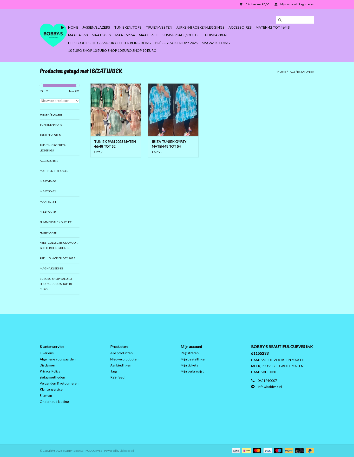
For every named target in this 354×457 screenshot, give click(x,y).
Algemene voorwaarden (58, 359)
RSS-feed (117, 377)
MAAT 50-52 (101, 35)
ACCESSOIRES (240, 27)
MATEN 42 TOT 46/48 (273, 27)
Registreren (190, 353)
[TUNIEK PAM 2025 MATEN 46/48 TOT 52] (115, 109)
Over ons (47, 353)
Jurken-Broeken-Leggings (200, 27)
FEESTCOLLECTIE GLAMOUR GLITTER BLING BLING (109, 43)
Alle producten (121, 353)
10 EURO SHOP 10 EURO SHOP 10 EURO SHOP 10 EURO (112, 50)
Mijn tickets (189, 365)
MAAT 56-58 (148, 35)
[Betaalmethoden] (235, 450)
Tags (291, 71)
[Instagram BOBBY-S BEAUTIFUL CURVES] (202, 325)
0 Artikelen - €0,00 (257, 4)
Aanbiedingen (120, 365)
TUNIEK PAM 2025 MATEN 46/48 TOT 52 (115, 143)
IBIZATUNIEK (305, 71)
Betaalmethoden (52, 377)
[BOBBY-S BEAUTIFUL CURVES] (53, 35)
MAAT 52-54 (125, 35)
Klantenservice (51, 389)
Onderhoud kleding (54, 401)
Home (73, 27)
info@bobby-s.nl (270, 387)
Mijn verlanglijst (192, 371)
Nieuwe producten (124, 359)
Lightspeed (127, 450)
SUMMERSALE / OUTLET (182, 35)
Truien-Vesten (159, 27)
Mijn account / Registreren (297, 4)
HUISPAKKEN (216, 35)
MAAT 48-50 (78, 35)
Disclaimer (47, 365)
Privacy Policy (50, 371)
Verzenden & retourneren (59, 383)
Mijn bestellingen (193, 359)
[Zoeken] (278, 20)
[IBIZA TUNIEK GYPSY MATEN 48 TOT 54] (173, 109)
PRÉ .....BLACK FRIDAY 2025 (176, 43)
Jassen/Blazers (96, 27)
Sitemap (46, 395)
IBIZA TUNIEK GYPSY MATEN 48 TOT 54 (169, 143)
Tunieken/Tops (128, 27)
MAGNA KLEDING (216, 43)
